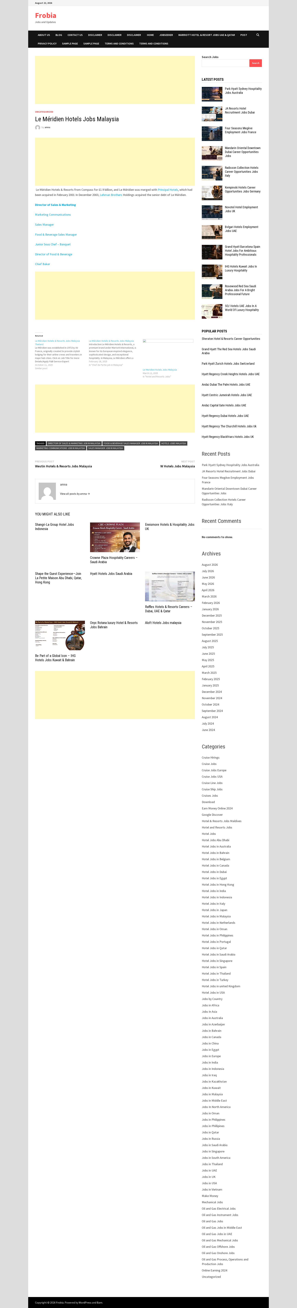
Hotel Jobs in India (214, 891)
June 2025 (208, 654)
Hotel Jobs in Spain (214, 967)
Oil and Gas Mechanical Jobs (220, 1240)
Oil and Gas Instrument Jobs (220, 1215)
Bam (99, 1302)
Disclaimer (95, 35)
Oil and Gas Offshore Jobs (218, 1247)
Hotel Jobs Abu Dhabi (215, 840)
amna (47, 127)
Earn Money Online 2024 (217, 808)
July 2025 (208, 647)
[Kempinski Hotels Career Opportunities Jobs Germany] (212, 188)
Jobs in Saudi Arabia (214, 1145)
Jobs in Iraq (209, 1075)
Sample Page (70, 43)
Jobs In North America (216, 1107)
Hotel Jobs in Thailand (216, 973)
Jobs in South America (216, 1158)
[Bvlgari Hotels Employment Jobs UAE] (212, 227)
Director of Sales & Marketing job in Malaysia (74, 443)
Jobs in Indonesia (213, 1069)
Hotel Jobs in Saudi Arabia (218, 954)
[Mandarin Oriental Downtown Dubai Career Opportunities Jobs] (212, 148)
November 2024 (212, 698)
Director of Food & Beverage (53, 254)
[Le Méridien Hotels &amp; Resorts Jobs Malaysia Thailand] (62, 354)
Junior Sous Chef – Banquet (53, 244)
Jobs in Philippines (213, 1120)
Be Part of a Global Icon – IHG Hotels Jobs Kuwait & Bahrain (55, 658)
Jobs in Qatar (210, 1132)
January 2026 (210, 609)
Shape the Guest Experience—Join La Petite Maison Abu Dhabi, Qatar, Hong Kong (58, 578)
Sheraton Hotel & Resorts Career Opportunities (231, 338)
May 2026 (208, 584)
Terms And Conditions (153, 43)
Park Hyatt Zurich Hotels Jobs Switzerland (228, 363)
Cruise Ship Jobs (212, 789)
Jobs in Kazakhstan (214, 1081)
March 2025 (209, 673)
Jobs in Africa (210, 1005)
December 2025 (212, 615)
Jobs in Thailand (212, 1164)
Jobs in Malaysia (212, 1094)
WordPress (85, 1302)
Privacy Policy (47, 43)
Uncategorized (44, 111)
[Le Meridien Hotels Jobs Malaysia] (168, 353)
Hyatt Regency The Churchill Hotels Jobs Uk (229, 426)
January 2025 (210, 685)
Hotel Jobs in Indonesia (217, 897)
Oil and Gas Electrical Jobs (219, 1208)
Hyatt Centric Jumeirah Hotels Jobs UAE (227, 395)
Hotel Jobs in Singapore (217, 961)
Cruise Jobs (209, 764)
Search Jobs (210, 57)
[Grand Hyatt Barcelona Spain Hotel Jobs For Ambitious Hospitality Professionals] (212, 247)
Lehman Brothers (111, 195)
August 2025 (210, 641)
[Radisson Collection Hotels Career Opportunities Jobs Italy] (212, 168)
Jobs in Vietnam (212, 1189)
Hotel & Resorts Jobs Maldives (221, 821)
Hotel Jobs (209, 834)
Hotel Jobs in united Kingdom (221, 986)
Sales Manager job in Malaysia (105, 448)
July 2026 (208, 571)
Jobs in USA (209, 1183)
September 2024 (212, 711)
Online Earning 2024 (214, 1270)
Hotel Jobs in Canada (215, 865)
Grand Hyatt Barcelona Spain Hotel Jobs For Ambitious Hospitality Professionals (242, 250)
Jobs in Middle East (214, 1100)
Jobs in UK (209, 1177)
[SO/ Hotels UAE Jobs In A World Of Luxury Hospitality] (212, 306)
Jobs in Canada (211, 1037)
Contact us (75, 35)
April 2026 (208, 590)
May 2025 (208, 660)
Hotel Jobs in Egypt (214, 878)
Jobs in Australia (212, 1018)
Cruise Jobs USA (212, 776)
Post (243, 35)
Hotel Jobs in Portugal (216, 942)
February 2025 (211, 679)
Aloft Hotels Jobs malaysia (163, 623)
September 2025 (212, 634)
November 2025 (212, 622)
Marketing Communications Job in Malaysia (60, 448)
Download (208, 802)
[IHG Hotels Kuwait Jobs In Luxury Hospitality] (212, 267)
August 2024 (210, 717)
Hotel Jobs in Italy (213, 904)
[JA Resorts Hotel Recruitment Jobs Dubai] (212, 109)
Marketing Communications (53, 215)
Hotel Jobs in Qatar (214, 948)
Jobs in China (210, 1043)
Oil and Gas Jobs (212, 1221)
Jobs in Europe (211, 1056)
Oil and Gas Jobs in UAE (217, 1234)
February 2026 (211, 603)
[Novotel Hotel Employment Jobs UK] (212, 208)
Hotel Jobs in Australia (216, 846)
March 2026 (209, 596)
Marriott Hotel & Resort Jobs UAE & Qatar (206, 35)
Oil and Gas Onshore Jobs (218, 1253)
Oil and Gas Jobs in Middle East (222, 1228)
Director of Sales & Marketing (55, 205)
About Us (44, 35)
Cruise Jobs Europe (214, 770)
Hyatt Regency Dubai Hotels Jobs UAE (225, 416)
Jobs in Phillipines (213, 1126)
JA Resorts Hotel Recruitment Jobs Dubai (240, 110)
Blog (59, 35)
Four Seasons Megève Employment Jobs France (240, 130)
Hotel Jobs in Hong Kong (218, 884)
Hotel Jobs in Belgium (216, 859)
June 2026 (208, 577)
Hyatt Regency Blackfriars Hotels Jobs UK (228, 437)
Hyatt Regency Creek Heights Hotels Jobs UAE (231, 374)
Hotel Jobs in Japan (214, 910)
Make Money (210, 1196)
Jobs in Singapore (213, 1151)
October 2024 (210, 704)
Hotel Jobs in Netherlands (218, 923)
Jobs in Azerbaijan (213, 1024)
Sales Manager (44, 224)
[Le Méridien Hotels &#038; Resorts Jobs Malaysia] (116, 353)
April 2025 (208, 666)
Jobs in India (210, 1062)
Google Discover (212, 815)
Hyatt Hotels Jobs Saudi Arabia (111, 574)
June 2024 (208, 730)
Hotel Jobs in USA (213, 992)
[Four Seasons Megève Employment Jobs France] (212, 129)
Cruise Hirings (210, 757)
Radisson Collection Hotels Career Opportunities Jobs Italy (241, 171)
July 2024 (208, 723)
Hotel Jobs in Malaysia (216, 916)
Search (255, 63)
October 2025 (210, 628)
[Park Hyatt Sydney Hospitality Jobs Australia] (212, 89)
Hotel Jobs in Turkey (215, 980)
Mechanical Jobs (212, 1202)
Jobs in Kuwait (211, 1088)
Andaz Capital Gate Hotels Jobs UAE (224, 405)
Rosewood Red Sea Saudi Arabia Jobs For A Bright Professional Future (240, 290)
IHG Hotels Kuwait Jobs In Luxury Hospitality (241, 268)
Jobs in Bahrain (211, 1031)
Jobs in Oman (210, 1113)
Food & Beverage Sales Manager (56, 234)
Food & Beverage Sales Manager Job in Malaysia (131, 443)
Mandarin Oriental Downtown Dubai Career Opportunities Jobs (243, 152)
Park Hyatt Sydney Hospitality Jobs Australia (230, 465)
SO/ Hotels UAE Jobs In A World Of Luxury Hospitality (242, 308)
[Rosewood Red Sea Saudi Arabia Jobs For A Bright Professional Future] (212, 287)
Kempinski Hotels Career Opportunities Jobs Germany (243, 189)
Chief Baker (42, 264)
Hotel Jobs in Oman (214, 929)
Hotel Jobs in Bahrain (215, 853)
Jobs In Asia (209, 1012)
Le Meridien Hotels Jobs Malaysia (160, 369)
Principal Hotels (168, 190)
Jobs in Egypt (210, 1050)
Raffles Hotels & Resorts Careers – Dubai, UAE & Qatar (168, 609)
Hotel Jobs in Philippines (217, 935)
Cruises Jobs (210, 796)
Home (150, 35)
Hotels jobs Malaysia (173, 443)
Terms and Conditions (119, 43)
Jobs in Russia (211, 1139)
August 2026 (210, 565)
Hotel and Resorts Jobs (217, 827)
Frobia (45, 15)
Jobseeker (166, 35)
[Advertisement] (115, 80)
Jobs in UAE (209, 1170)
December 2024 (212, 692)
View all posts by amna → (75, 493)
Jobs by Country (212, 999)
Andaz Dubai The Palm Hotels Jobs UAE (226, 384)
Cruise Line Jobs (212, 783)
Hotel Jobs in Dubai (214, 872)
